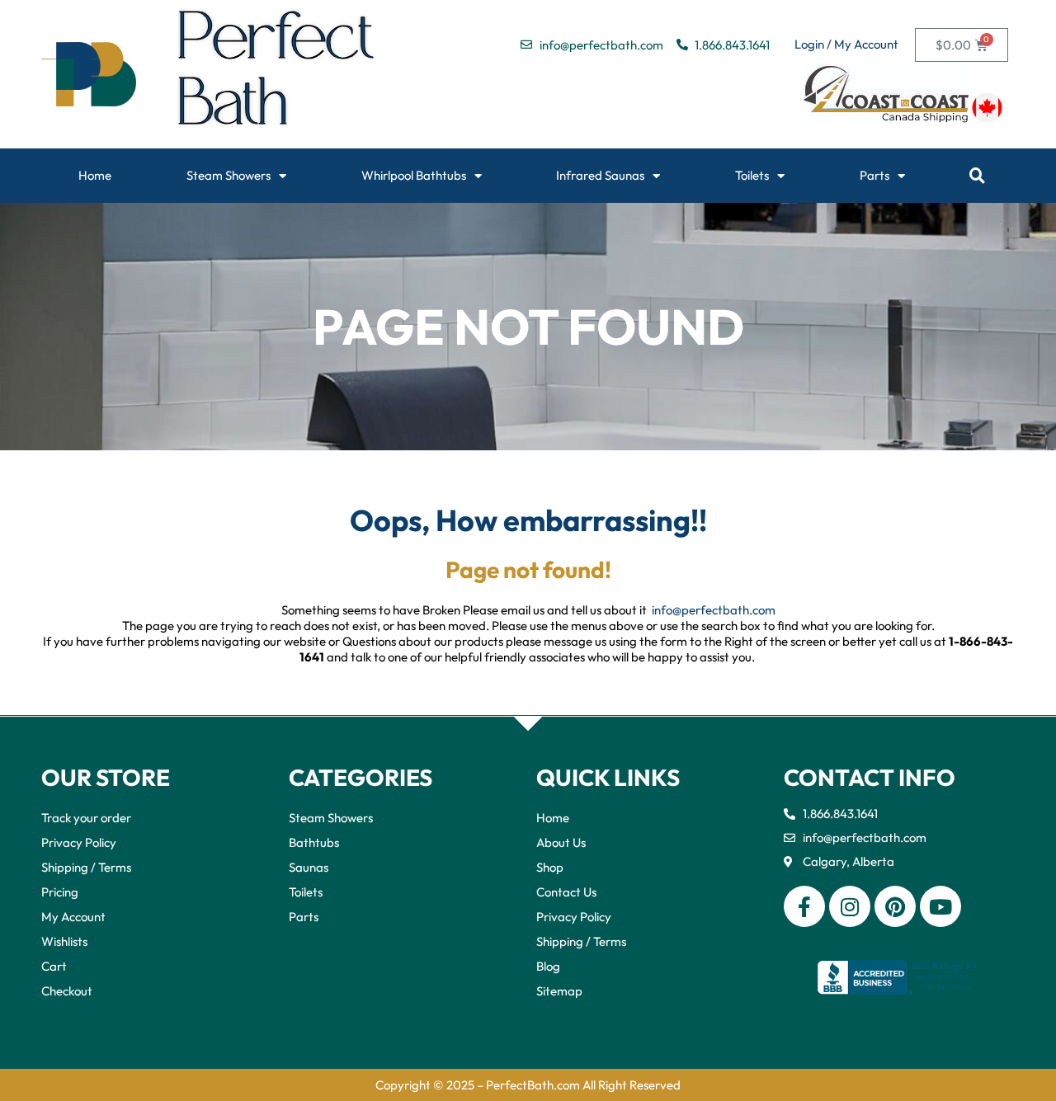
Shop (549, 867)
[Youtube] (940, 906)
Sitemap (559, 991)
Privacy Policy (78, 842)
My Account (73, 917)
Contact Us (566, 892)
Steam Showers (228, 175)
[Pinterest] (895, 906)
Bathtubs (314, 842)
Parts (874, 175)
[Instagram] (849, 906)
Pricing (59, 892)
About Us (561, 842)
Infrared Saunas (600, 175)
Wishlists (64, 941)
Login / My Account (846, 44)
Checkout (66, 991)
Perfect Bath (277, 74)
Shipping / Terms (86, 867)
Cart (54, 966)
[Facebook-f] (804, 906)
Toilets (752, 175)
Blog (548, 966)
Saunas (308, 867)
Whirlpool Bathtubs (413, 175)
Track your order (86, 818)
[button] (977, 176)
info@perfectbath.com (714, 610)
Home (94, 175)
